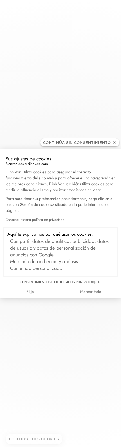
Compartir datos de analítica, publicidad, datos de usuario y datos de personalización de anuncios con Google (59, 248)
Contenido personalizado (36, 268)
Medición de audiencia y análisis (44, 261)
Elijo (30, 291)
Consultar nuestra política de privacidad (35, 219)
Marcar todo (90, 291)
